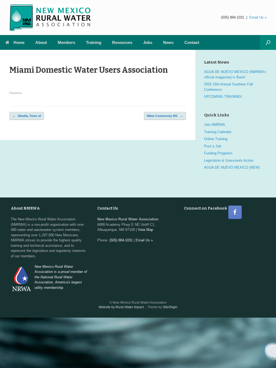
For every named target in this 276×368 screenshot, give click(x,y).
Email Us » (258, 17)
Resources (122, 42)
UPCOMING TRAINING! (223, 97)
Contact (191, 42)
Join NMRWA (214, 125)
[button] (268, 42)
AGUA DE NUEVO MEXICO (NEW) (232, 167)
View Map (145, 230)
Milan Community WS (165, 115)
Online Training (215, 139)
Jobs (147, 42)
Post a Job (212, 146)
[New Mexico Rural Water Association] (50, 17)
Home (19, 42)
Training (93, 42)
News (168, 42)
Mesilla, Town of (26, 115)
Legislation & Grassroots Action (228, 160)
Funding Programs (218, 153)
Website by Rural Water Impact (121, 307)
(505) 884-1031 (232, 17)
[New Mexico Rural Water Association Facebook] (235, 212)
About (41, 42)
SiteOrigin (170, 307)
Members (66, 42)
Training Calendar (217, 132)
